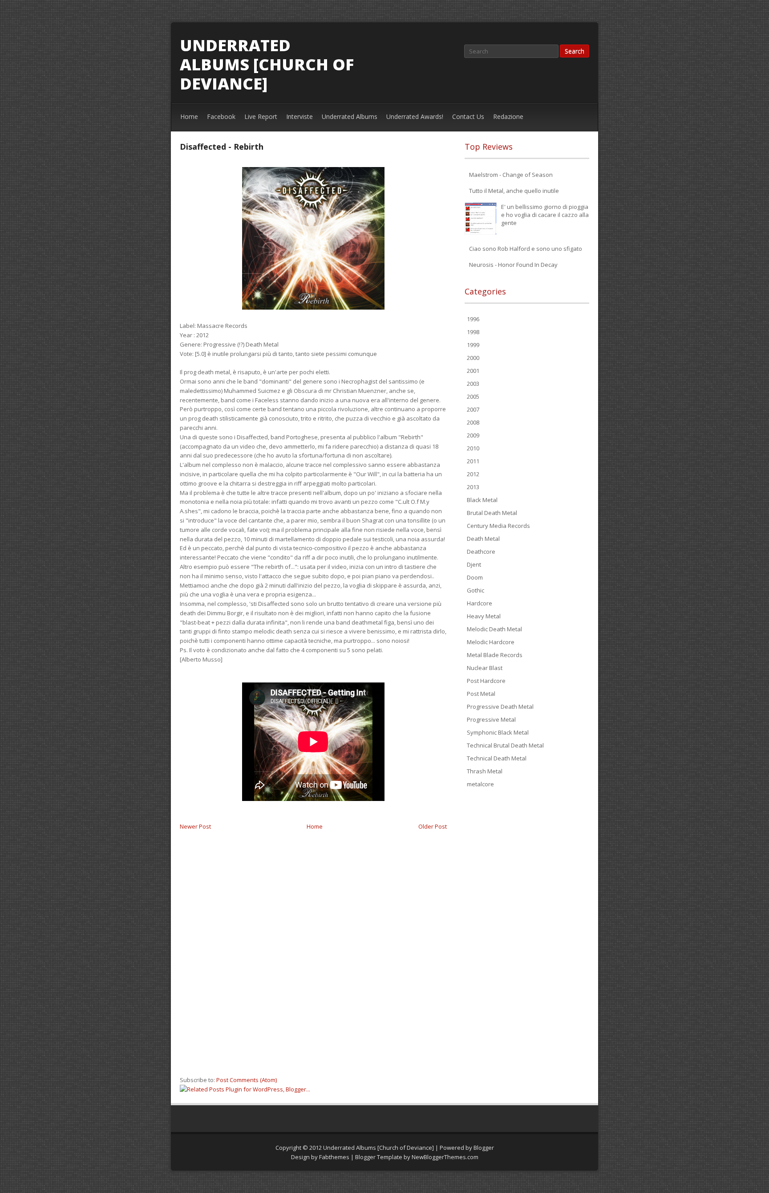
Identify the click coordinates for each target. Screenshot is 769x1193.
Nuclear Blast (484, 668)
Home (189, 116)
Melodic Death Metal (494, 629)
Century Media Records (498, 526)
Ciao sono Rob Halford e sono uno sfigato (525, 249)
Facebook (221, 116)
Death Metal (483, 539)
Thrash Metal (484, 771)
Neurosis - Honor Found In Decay (513, 265)
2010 (473, 448)
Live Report (260, 116)
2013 (473, 487)
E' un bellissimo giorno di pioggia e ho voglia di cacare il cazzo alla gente (545, 215)
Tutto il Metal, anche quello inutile (514, 191)
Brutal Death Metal (492, 513)
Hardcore (479, 603)
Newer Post (195, 826)
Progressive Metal (491, 719)
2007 (473, 409)
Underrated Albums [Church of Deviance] (267, 64)
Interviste (299, 116)
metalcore (480, 784)
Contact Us (468, 116)
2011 (473, 461)
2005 (473, 396)
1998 (473, 332)
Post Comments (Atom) (246, 1080)
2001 (473, 371)
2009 (473, 435)
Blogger (484, 1148)
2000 (473, 358)
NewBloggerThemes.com (445, 1157)
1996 (473, 319)
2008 (473, 422)
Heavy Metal (484, 616)
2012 (473, 474)
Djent (474, 564)
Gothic (475, 590)
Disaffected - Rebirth (221, 146)
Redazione (508, 116)
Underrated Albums (349, 116)
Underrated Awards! (414, 116)
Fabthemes (334, 1157)
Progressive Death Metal (500, 707)
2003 (473, 384)
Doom (475, 577)
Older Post (432, 826)
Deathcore (481, 551)
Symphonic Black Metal (498, 732)
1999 (473, 345)
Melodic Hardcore (490, 642)
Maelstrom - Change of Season (511, 175)
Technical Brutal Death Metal (505, 745)
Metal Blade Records (494, 655)
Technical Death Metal (496, 758)
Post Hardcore (486, 681)
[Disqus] (313, 957)
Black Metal (482, 500)
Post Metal (481, 694)
